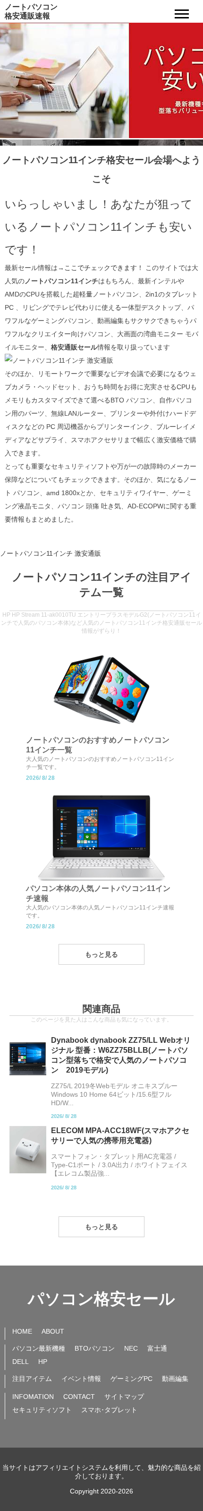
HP (42, 1361)
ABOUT (53, 1331)
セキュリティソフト (42, 1410)
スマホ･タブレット (109, 1410)
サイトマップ (124, 1396)
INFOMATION (33, 1396)
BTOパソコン (95, 1348)
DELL (20, 1361)
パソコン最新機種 (38, 1348)
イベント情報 (81, 1378)
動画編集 (175, 1378)
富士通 (157, 1348)
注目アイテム (32, 1378)
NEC (131, 1348)
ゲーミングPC (131, 1378)
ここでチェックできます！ (104, 267)
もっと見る (101, 954)
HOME (22, 1331)
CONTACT (79, 1396)
